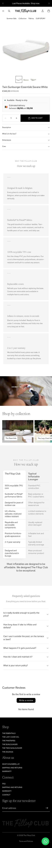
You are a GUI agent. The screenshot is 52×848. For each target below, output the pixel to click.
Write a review (26, 700)
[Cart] (49, 11)
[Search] (9, 11)
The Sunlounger (9, 744)
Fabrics (31, 18)
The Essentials (8, 733)
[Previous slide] (3, 3)
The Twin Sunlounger (12, 748)
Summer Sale (12, 18)
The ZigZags (7, 752)
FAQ (4, 784)
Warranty (7, 771)
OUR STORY (40, 18)
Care (4, 146)
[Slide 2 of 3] (26, 79)
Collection (22, 18)
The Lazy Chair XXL (10, 737)
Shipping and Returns (12, 768)
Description (6, 127)
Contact (6, 795)
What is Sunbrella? (11, 764)
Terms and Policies (26, 841)
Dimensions (6, 140)
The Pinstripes (8, 741)
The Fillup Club (29, 835)
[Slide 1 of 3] (19, 79)
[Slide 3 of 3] (33, 79)
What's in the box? (9, 134)
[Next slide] (49, 3)
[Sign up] (47, 808)
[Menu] (3, 11)
